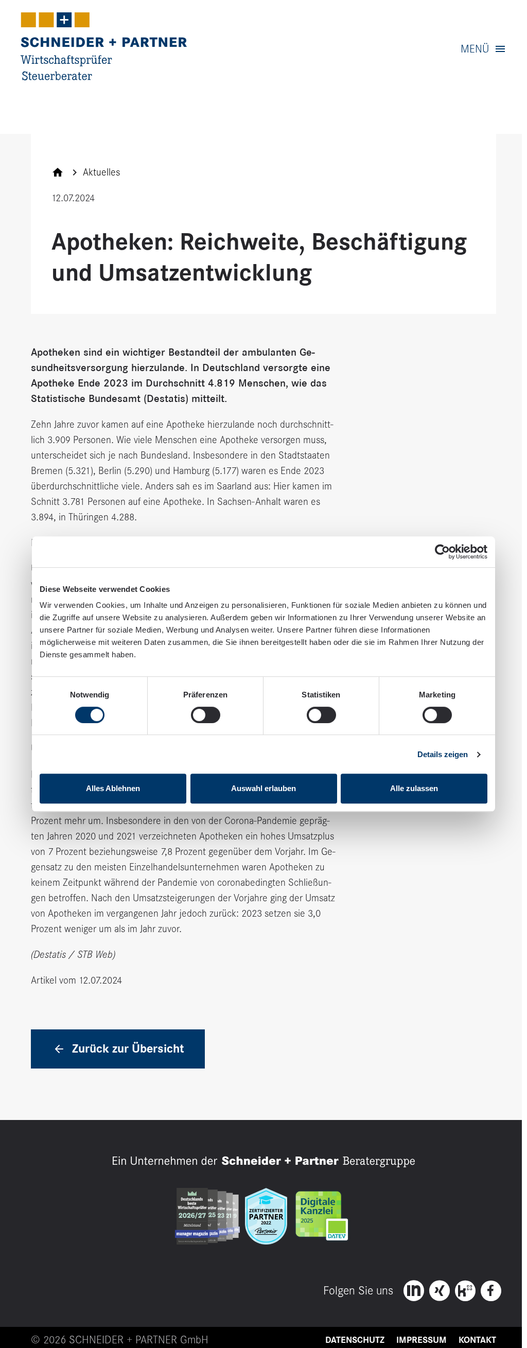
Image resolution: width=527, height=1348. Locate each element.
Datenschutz (354, 1340)
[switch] (205, 715)
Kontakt (477, 1340)
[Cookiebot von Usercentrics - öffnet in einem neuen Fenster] (442, 551)
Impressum (421, 1340)
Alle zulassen (414, 788)
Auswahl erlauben (263, 788)
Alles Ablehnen (113, 788)
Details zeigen (442, 754)
